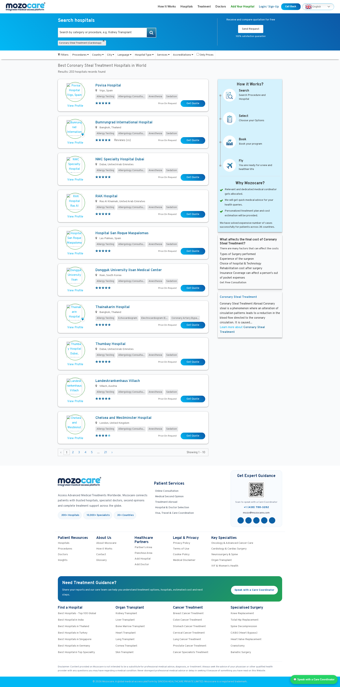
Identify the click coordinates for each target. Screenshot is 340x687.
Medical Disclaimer (184, 560)
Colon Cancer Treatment (187, 620)
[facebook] (240, 520)
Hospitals (186, 6)
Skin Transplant (124, 652)
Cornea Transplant (126, 646)
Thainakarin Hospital (112, 307)
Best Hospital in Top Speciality (76, 652)
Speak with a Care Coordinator (254, 590)
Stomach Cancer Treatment (189, 626)
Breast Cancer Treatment (188, 613)
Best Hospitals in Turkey (72, 633)
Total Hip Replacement (245, 620)
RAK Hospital (106, 196)
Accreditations (182, 55)
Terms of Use (181, 548)
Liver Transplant (125, 620)
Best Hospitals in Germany (74, 646)
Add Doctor (142, 564)
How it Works (167, 6)
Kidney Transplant (126, 613)
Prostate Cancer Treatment (189, 646)
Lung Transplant (125, 639)
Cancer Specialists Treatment (190, 652)
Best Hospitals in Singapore (74, 639)
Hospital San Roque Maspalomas (122, 233)
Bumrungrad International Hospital (123, 122)
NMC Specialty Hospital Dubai (119, 159)
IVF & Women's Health (224, 566)
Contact (101, 554)
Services (162, 55)
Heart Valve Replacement (246, 639)
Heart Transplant (125, 633)
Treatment (204, 6)
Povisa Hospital (108, 85)
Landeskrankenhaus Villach (117, 381)
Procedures (79, 55)
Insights (62, 560)
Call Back (291, 6)
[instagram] (272, 520)
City (110, 55)
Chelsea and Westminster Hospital (123, 418)
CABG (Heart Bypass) (244, 633)
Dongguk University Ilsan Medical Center (128, 270)
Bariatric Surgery (241, 652)
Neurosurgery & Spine (224, 554)
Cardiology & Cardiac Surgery (229, 548)
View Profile (75, 106)
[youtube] (256, 520)
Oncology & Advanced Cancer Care (232, 543)
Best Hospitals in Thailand (73, 626)
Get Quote (193, 103)
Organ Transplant (221, 560)
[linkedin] (264, 520)
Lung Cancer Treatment (187, 639)
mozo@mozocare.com (256, 513)
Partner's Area (143, 547)
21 (105, 452)
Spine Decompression (244, 626)
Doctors (220, 6)
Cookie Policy (181, 554)
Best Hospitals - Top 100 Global (77, 613)
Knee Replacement (242, 613)
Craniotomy (238, 646)
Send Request (250, 29)
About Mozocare (106, 543)
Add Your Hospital (242, 6)
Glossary (101, 560)
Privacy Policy (181, 543)
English (316, 6)
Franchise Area (143, 553)
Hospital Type (143, 55)
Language (123, 55)
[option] (107, 33)
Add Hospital (143, 558)
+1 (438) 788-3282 (256, 507)
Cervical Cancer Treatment (189, 633)
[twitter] (248, 520)
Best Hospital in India (71, 620)
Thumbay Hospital (110, 344)
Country (97, 55)
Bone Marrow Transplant (130, 626)
